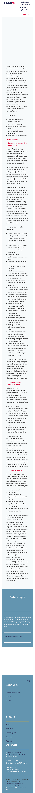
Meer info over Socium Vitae (13, 637)
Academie (9, 741)
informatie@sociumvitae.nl (16, 754)
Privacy (8, 700)
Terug (28, 681)
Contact (8, 696)
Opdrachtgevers (11, 733)
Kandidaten (9, 729)
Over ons (9, 737)
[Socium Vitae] (9, 2)
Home (8, 724)
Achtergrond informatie (13, 692)
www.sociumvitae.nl (14, 752)
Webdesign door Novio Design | (13, 787)
